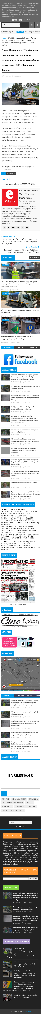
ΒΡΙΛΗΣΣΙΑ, (17, 76)
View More (35, 258)
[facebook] (17, 827)
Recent (7, 696)
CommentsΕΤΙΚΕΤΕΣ (33, 696)
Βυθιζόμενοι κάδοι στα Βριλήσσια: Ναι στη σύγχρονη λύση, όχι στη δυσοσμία (17, 338)
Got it (27, 20)
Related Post (8, 258)
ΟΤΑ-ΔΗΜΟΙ (20, 806)
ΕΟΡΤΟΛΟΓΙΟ (7, 806)
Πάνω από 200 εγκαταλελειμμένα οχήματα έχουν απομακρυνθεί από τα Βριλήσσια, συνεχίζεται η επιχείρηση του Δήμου (19, 284)
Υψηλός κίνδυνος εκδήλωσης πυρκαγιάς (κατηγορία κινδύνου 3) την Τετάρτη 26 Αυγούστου (23, 450)
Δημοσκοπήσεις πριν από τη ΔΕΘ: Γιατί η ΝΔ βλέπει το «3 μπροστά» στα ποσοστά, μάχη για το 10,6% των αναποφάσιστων (25, 494)
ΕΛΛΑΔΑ (29, 803)
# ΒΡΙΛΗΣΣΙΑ (11, 173)
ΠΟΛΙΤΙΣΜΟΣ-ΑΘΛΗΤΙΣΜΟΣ (13, 810)
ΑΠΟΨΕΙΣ (5, 799)
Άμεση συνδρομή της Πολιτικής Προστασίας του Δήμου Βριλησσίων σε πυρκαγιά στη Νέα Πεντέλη (25, 473)
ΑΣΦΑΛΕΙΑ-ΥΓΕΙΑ (19, 799)
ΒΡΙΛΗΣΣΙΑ (10, 31)
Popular (20, 696)
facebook (33, 348)
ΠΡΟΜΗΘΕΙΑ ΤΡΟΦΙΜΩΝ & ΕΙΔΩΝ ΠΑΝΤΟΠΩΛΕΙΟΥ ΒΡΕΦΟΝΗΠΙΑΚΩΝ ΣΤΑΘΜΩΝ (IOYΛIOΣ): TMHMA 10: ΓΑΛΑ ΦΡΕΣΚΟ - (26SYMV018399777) (19, 512)
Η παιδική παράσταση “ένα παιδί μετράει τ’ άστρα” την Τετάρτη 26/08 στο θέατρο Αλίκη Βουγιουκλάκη (25, 462)
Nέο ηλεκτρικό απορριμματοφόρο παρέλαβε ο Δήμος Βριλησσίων (20, 311)
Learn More (17, 20)
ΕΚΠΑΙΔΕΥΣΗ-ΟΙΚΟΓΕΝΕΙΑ (12, 803)
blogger (7, 348)
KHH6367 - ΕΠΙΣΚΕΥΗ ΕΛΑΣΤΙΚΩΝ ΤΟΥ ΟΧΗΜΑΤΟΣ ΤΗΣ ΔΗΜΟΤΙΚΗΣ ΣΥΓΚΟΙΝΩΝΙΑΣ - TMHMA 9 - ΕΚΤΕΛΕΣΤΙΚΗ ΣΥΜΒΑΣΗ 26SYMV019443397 (20, 536)
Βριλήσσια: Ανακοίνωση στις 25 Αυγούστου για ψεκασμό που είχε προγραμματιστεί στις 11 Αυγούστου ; (25, 398)
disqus (20, 348)
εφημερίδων (23, 604)
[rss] (23, 827)
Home (4, 38)
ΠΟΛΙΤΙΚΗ (31, 806)
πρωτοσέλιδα (14, 604)
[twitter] (20, 827)
